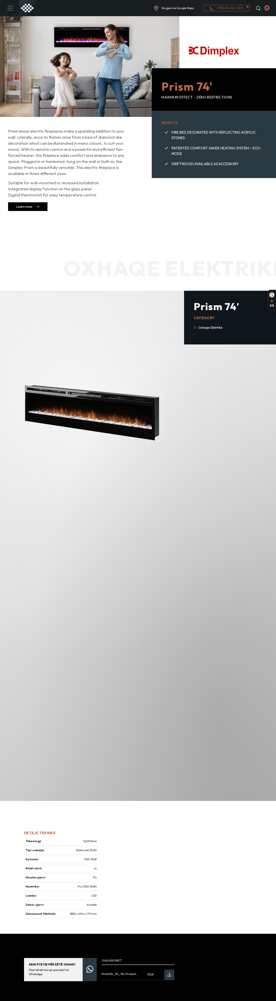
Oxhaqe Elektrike (210, 327)
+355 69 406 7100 (229, 8)
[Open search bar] (258, 8)
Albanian (267, 8)
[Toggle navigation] (10, 8)
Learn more (24, 207)
